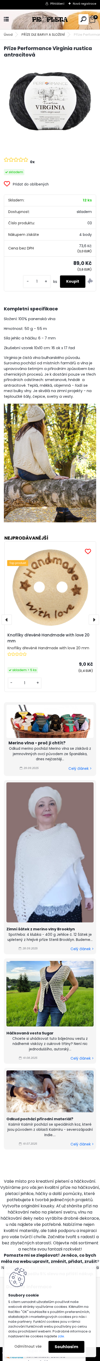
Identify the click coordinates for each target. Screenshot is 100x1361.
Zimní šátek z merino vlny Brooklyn (40, 929)
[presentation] (7, 620)
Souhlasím (66, 1347)
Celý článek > (80, 768)
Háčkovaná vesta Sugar (30, 1033)
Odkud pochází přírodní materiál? (39, 1119)
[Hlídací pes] (90, 281)
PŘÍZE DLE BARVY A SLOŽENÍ (43, 34)
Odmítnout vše (28, 1346)
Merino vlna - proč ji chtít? (36, 743)
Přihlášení (57, 4)
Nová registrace (84, 4)
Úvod (8, 34)
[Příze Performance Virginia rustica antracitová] (50, 102)
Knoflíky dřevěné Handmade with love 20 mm (48, 638)
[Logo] (50, 19)
